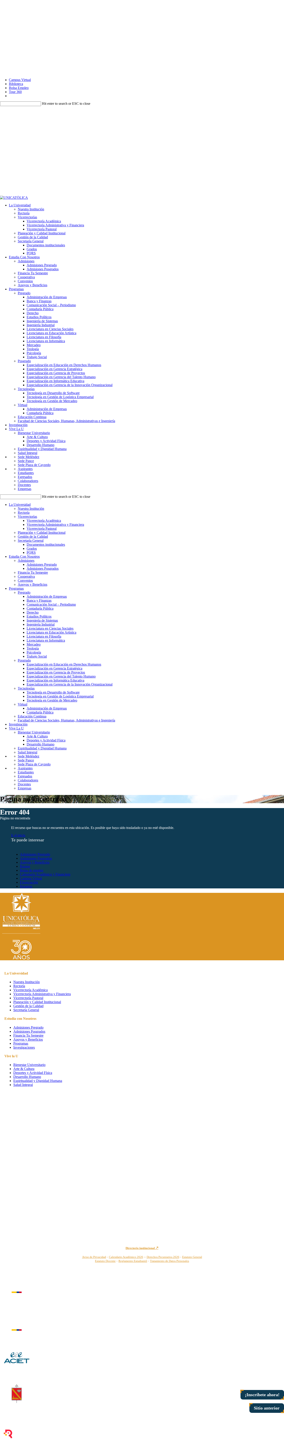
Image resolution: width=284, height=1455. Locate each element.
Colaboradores (28, 481)
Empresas (24, 489)
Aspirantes (25, 469)
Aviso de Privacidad (94, 1257)
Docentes (24, 485)
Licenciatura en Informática (46, 341)
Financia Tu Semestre (33, 273)
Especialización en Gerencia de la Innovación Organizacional (69, 385)
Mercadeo (34, 345)
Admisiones (26, 261)
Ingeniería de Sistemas (42, 321)
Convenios (25, 281)
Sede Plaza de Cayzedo (34, 465)
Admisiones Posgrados (43, 269)
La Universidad (20, 205)
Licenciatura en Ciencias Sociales (50, 329)
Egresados (25, 477)
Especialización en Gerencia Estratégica (54, 369)
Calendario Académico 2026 (126, 1257)
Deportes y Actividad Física (46, 441)
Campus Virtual (20, 80)
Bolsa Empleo (19, 88)
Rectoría (24, 213)
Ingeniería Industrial (41, 325)
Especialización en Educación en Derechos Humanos (64, 365)
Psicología (34, 353)
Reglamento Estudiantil (132, 1261)
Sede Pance (26, 461)
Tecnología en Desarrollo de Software (53, 393)
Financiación (29, 882)
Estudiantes (26, 473)
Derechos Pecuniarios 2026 (163, 1257)
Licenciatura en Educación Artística (51, 333)
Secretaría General (30, 241)
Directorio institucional (141, 1248)
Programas (16, 289)
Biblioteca (16, 84)
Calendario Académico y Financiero (45, 874)
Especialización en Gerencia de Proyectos (56, 373)
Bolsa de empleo (31, 870)
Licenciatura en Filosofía (44, 337)
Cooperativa (26, 277)
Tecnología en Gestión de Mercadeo (52, 401)
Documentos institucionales (46, 245)
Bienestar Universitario (34, 433)
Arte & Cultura (37, 437)
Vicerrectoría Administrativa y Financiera (55, 225)
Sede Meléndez (28, 457)
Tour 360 (15, 92)
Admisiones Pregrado (42, 265)
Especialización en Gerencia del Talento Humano (61, 377)
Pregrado (24, 293)
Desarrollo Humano (40, 445)
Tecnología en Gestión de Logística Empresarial (60, 397)
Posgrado (24, 361)
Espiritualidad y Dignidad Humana (42, 449)
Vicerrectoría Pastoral (42, 229)
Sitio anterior (267, 1408)
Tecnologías (26, 389)
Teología (33, 349)
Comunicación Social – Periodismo (51, 305)
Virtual (22, 405)
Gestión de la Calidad (33, 237)
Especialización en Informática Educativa (55, 381)
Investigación (18, 425)
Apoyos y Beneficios (32, 285)
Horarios (26, 886)
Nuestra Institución (31, 209)
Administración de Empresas (47, 297)
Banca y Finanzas (39, 301)
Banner (25, 866)
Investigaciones (24, 1047)
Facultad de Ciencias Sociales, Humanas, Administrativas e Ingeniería (66, 421)
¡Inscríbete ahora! (262, 1394)
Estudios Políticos (39, 317)
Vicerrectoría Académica (44, 221)
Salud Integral (27, 453)
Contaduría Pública (40, 309)
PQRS (31, 253)
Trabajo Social (37, 357)
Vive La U (16, 429)
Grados (32, 249)
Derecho (33, 313)
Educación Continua (32, 417)
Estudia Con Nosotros (24, 257)
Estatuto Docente (105, 1261)
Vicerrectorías (27, 217)
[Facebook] (142, 12)
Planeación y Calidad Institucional (41, 233)
